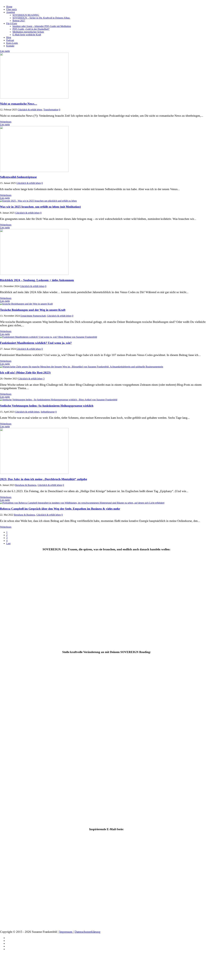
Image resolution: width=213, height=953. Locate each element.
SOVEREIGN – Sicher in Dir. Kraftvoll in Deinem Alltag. (41, 17)
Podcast (10, 40)
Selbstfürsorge (48, 411)
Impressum (66, 931)
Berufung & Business (25, 485)
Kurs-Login (12, 43)
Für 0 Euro (11, 23)
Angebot (10, 12)
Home (9, 6)
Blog (8, 37)
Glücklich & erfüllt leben (30, 109)
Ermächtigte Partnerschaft (33, 315)
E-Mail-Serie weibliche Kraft (26, 34)
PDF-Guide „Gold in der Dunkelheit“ (31, 29)
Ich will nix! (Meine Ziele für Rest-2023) (25, 372)
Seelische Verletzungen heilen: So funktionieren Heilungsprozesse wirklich (46, 405)
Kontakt (10, 45)
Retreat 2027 (18, 20)
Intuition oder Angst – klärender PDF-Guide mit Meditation (41, 26)
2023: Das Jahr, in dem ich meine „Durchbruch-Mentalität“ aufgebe (43, 479)
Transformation (50, 109)
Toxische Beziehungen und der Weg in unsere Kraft (32, 309)
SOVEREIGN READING (25, 15)
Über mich (11, 9)
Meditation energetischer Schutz (28, 31)
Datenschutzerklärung (87, 931)
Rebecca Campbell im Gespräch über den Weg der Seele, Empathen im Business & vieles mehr (60, 508)
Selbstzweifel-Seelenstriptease (18, 177)
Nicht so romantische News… (18, 103)
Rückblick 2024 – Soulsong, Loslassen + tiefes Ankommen (37, 280)
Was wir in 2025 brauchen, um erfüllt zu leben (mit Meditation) (40, 206)
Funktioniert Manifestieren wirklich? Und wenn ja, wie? (36, 342)
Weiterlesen (5, 121)
